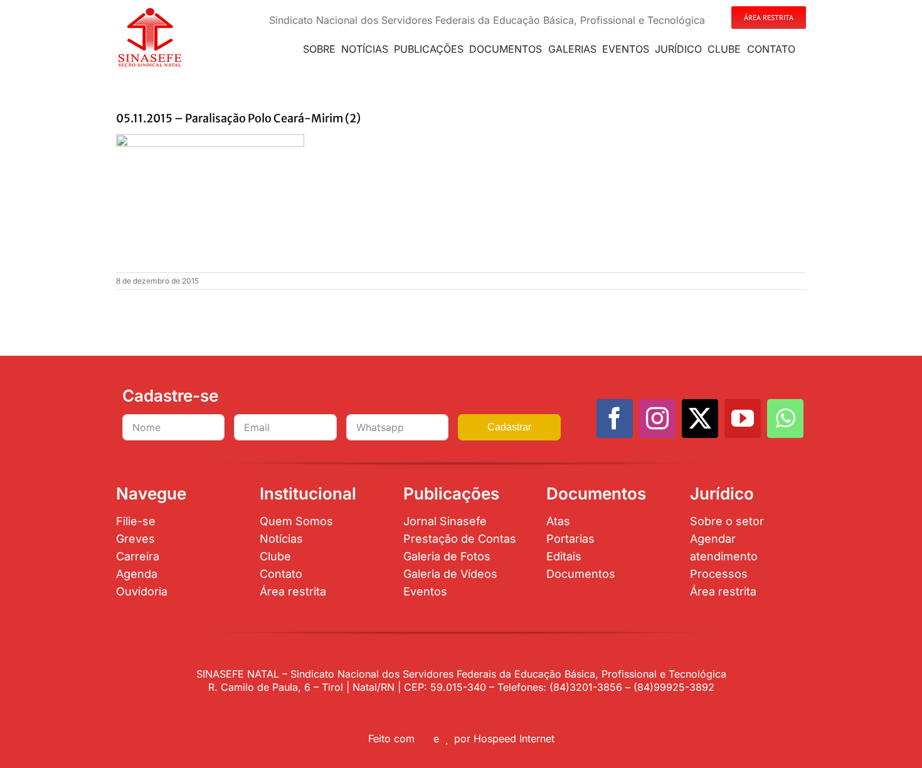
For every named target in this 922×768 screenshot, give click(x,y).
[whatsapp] (785, 418)
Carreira (137, 556)
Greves (135, 538)
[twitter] (700, 418)
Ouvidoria (141, 591)
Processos (719, 573)
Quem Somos (296, 521)
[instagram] (657, 418)
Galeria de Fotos (446, 556)
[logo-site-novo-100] (149, 11)
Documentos (580, 573)
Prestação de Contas (459, 538)
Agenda (136, 573)
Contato (281, 573)
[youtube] (742, 418)
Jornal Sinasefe (445, 521)
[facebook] (614, 418)
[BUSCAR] (803, 49)
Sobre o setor (727, 521)
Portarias (570, 538)
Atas (558, 521)
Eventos (425, 591)
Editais (563, 556)
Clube (275, 556)
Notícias (281, 538)
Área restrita (293, 591)
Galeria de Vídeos (450, 573)
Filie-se (136, 521)
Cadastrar (509, 427)
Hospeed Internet (514, 738)
